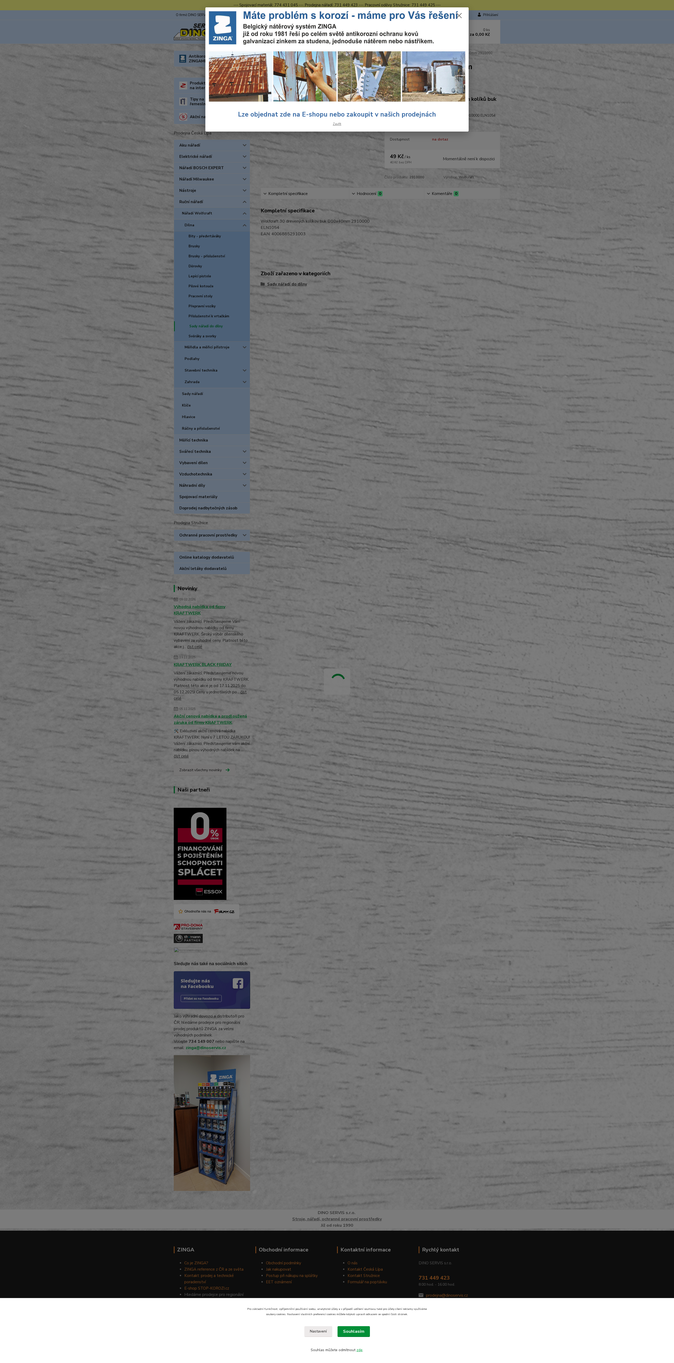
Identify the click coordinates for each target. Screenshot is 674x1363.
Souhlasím (353, 1331)
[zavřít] (459, 15)
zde (359, 1349)
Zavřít (337, 124)
